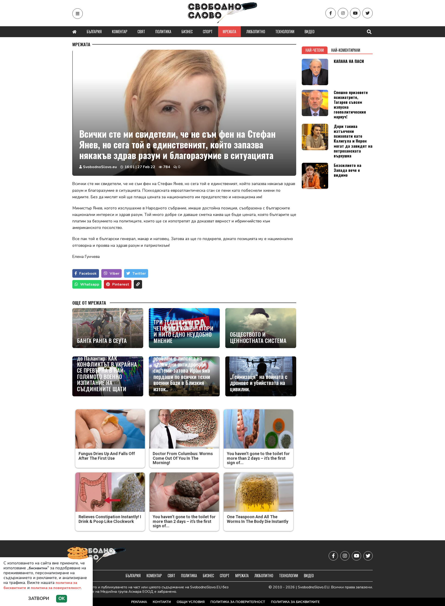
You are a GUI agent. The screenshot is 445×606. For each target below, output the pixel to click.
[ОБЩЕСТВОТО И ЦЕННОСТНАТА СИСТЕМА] (260, 328)
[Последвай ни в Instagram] (343, 13)
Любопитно (255, 31)
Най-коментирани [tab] (345, 50)
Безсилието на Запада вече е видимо (347, 170)
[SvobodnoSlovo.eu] (99, 555)
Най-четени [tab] (314, 50)
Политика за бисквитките (295, 602)
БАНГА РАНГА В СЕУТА (102, 340)
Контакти (162, 602)
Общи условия (191, 602)
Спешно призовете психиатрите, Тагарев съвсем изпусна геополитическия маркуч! (351, 104)
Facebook (88, 273)
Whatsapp (89, 284)
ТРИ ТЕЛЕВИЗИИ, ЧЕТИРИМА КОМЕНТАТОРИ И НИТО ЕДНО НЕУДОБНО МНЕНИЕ (183, 331)
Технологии (284, 31)
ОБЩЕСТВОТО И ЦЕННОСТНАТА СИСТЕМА (258, 337)
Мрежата (229, 31)
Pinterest (120, 284)
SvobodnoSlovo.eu (100, 166)
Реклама (139, 602)
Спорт (208, 31)
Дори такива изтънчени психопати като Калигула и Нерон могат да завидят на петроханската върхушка (353, 141)
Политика (163, 31)
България (94, 31)
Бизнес (187, 31)
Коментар (119, 31)
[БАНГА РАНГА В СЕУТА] (107, 328)
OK (61, 599)
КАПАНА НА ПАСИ (349, 61)
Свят (141, 31)
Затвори (38, 599)
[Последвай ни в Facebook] (330, 13)
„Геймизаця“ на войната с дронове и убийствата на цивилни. (258, 382)
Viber (114, 273)
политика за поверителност (56, 587)
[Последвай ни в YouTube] (355, 13)
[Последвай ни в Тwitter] (367, 13)
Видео (310, 31)
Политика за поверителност (237, 602)
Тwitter (139, 273)
